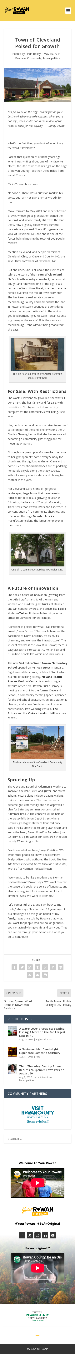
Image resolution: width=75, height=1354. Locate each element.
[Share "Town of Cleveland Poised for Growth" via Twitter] (22, 967)
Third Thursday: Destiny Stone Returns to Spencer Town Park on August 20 (41, 1069)
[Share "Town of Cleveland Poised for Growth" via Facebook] (14, 967)
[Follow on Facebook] (22, 1235)
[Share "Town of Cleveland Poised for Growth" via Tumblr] (37, 967)
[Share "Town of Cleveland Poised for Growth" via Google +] (30, 967)
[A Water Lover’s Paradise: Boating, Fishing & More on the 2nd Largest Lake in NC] (12, 1031)
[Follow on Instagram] (37, 1235)
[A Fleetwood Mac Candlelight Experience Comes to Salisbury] (12, 1052)
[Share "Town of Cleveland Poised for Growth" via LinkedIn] (53, 967)
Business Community (28, 58)
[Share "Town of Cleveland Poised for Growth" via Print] (45, 975)
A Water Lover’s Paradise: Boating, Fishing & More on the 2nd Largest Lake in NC (42, 1032)
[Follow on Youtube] (53, 1235)
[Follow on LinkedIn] (45, 1235)
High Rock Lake (44, 1039)
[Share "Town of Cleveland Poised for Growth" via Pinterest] (45, 967)
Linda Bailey (33, 54)
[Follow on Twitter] (30, 1235)
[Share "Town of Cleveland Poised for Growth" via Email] (37, 975)
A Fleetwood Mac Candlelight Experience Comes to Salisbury (39, 1050)
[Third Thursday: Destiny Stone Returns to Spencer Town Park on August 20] (12, 1069)
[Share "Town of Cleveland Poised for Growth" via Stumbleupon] (30, 975)
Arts (38, 1056)
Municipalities (51, 58)
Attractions (46, 1077)
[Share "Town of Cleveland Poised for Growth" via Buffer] (60, 967)
